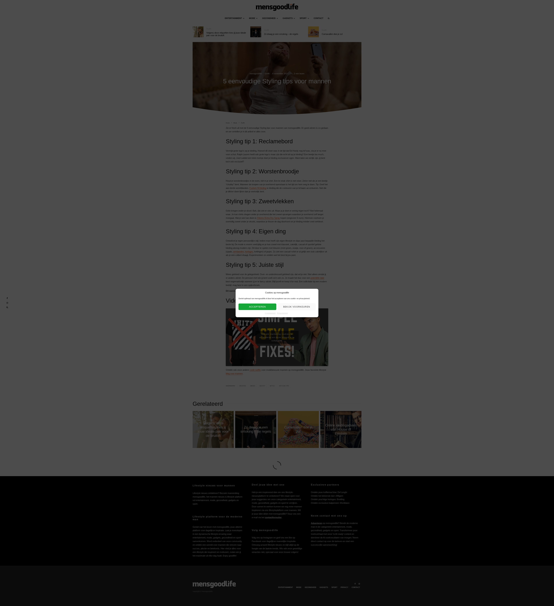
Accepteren (257, 307)
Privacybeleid (282, 313)
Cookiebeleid (270, 313)
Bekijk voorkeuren (296, 307)
